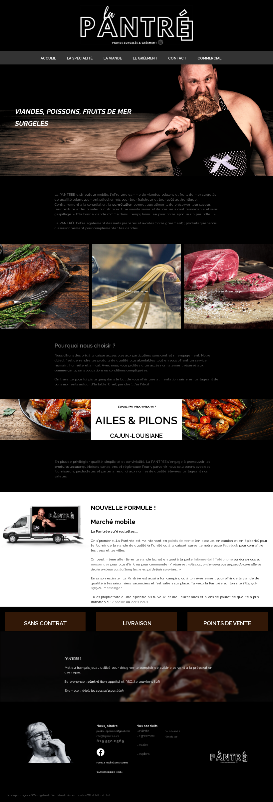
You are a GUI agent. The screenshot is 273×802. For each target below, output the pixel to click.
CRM (89, 795)
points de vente (181, 541)
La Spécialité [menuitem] (80, 58)
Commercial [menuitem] (209, 58)
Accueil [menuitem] (48, 58)
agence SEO (29, 795)
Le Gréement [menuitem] (145, 58)
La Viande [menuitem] (113, 58)
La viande (142, 731)
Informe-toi (203, 559)
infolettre (96, 795)
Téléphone (224, 559)
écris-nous (139, 602)
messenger (100, 564)
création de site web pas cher (70, 795)
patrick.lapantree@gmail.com (113, 731)
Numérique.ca (14, 795)
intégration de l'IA (45, 795)
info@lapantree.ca (108, 736)
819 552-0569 (110, 741)
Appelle (118, 602)
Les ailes (142, 745)
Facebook (230, 545)
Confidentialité (172, 731)
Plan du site (171, 737)
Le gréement (145, 736)
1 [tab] (34, 323)
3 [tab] (54, 323)
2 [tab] (44, 323)
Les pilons (142, 753)
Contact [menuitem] (177, 58)
